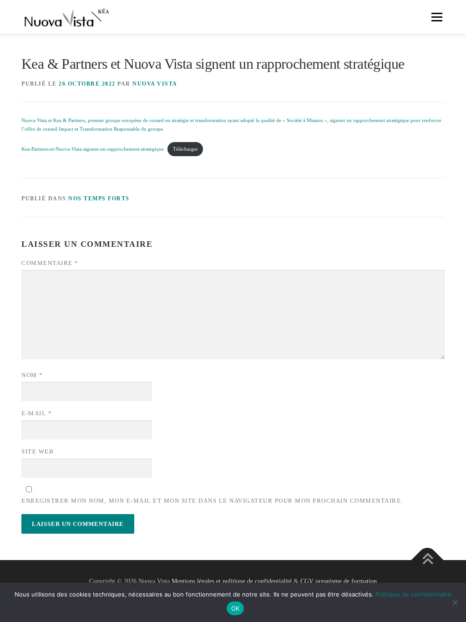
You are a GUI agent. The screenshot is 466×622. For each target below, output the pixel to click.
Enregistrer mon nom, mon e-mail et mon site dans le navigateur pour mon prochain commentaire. (212, 500)
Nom (32, 375)
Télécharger (185, 149)
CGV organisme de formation (338, 581)
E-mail (36, 413)
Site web (37, 451)
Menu (436, 17)
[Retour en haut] (427, 560)
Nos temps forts (99, 198)
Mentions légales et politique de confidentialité (232, 581)
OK (235, 608)
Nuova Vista (154, 84)
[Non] (454, 602)
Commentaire (50, 263)
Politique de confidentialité (413, 594)
